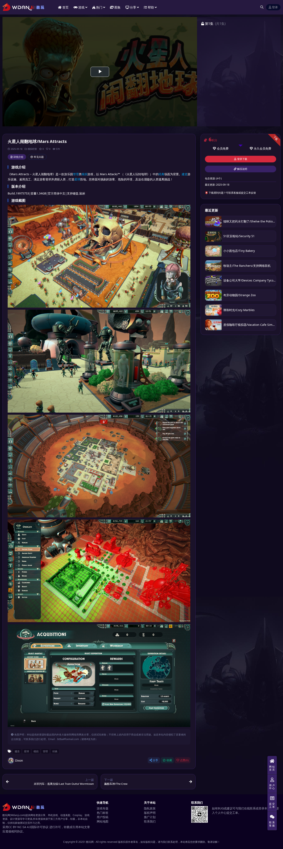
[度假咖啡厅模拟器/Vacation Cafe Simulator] (213, 324)
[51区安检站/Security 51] (213, 236)
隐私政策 (150, 808)
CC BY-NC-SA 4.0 (19, 827)
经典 (161, 174)
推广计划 (150, 817)
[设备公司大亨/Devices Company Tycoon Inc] (213, 280)
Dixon (19, 760)
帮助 (151, 7)
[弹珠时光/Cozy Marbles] (213, 309)
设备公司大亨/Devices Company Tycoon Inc (252, 280)
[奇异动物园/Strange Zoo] (213, 295)
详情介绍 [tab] (18, 157)
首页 (65, 7)
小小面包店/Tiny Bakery (239, 251)
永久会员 (259, 148)
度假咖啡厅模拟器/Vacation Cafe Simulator (252, 325)
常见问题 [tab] (39, 157)
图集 (117, 7)
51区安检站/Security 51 (239, 236)
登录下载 (242, 159)
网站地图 (102, 821)
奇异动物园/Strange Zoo (239, 295)
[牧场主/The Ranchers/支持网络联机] (213, 265)
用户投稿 (102, 817)
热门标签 (102, 813)
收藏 (169, 760)
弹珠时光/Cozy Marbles (239, 310)
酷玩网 (90, 842)
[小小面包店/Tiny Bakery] (213, 250)
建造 (184, 174)
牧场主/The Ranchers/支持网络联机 (247, 266)
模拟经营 (32, 148)
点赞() (184, 760)
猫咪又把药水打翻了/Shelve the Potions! (250, 221)
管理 (76, 174)
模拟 (84, 174)
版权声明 (150, 813)
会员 (220, 148)
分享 (155, 760)
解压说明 (242, 169)
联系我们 (150, 821)
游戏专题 (102, 808)
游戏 (81, 7)
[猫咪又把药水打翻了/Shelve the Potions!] (213, 221)
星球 (77, 179)
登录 (275, 7)
